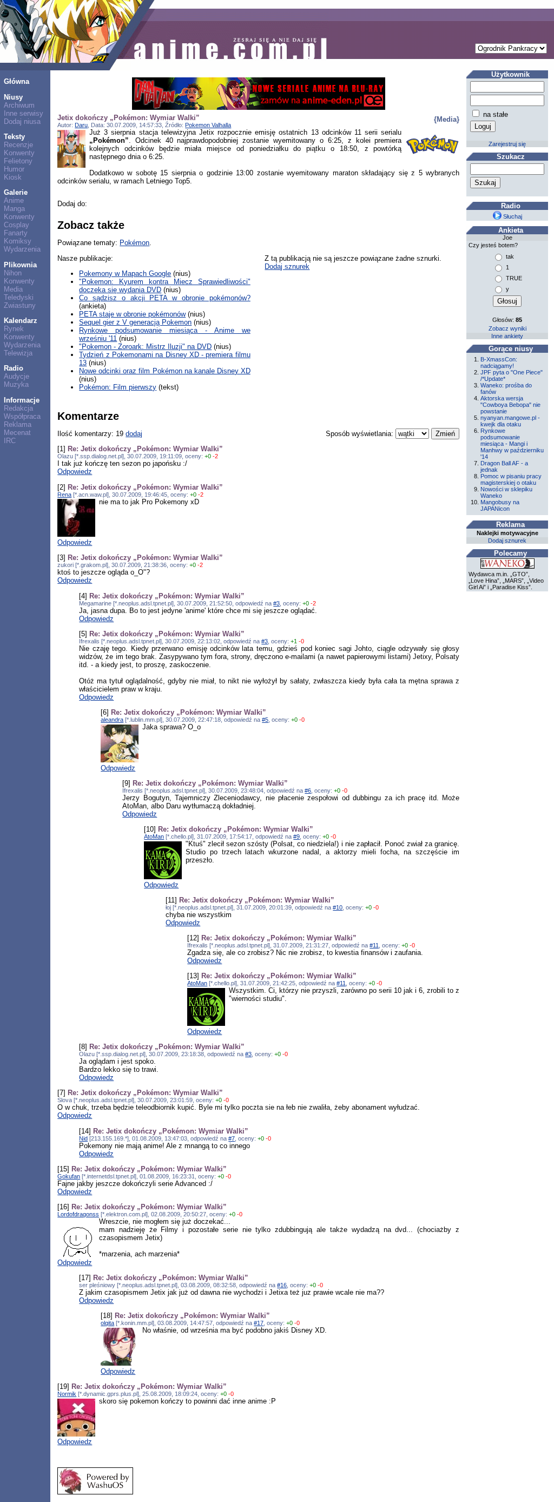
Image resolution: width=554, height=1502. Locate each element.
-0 (301, 641)
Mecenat (17, 433)
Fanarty (16, 233)
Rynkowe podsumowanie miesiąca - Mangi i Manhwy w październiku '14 (512, 443)
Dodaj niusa (22, 121)
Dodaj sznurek (287, 266)
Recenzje (18, 145)
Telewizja (18, 353)
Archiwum (19, 105)
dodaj (134, 434)
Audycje (16, 376)
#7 (231, 1138)
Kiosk (13, 177)
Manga (14, 209)
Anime (14, 200)
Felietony (18, 161)
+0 (208, 456)
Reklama (17, 424)
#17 (258, 1323)
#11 (374, 945)
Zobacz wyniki (507, 328)
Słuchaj (512, 216)
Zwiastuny (20, 305)
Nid (83, 1138)
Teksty (14, 137)
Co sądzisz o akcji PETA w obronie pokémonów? (164, 298)
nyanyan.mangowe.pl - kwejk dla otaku (510, 420)
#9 (296, 836)
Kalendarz (20, 321)
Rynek (14, 329)
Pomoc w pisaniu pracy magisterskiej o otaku (511, 479)
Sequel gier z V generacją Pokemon (135, 322)
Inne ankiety (507, 336)
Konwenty (19, 153)
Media (13, 289)
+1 (294, 641)
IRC (10, 441)
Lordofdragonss (78, 1214)
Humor (14, 169)
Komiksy (17, 241)
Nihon (13, 273)
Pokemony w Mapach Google (125, 273)
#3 (276, 603)
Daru (81, 125)
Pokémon (134, 243)
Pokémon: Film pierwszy (117, 387)
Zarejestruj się (507, 144)
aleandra (112, 719)
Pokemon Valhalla (208, 125)
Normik (66, 1394)
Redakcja (18, 408)
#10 (337, 907)
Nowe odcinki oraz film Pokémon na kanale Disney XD (164, 371)
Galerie (16, 192)
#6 (308, 790)
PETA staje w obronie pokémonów (132, 314)
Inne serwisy (23, 113)
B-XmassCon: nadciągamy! (498, 362)
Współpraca (22, 416)
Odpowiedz (74, 471)
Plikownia (20, 265)
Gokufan (68, 1176)
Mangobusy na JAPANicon (499, 505)
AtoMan (154, 836)
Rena (64, 494)
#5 (265, 719)
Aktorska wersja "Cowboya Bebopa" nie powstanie (510, 404)
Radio (13, 368)
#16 (282, 1285)
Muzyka (16, 384)
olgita (107, 1323)
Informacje (21, 400)
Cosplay (16, 225)
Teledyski (19, 297)
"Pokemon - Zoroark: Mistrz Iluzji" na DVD (145, 346)
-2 (215, 456)
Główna (16, 81)
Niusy (13, 97)
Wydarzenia (22, 249)
